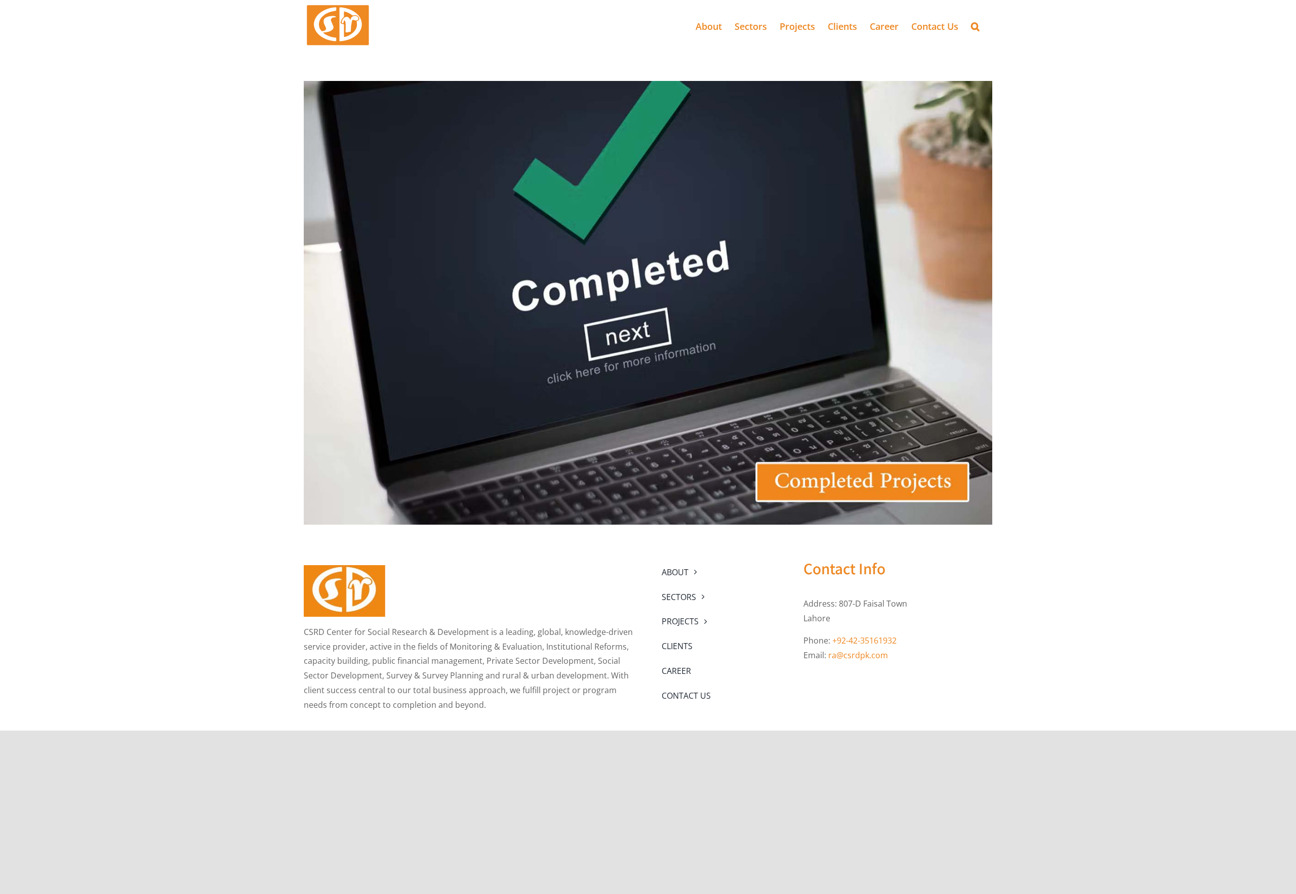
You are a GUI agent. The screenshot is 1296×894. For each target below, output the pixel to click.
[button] (975, 25)
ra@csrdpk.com (858, 655)
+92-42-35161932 (864, 640)
